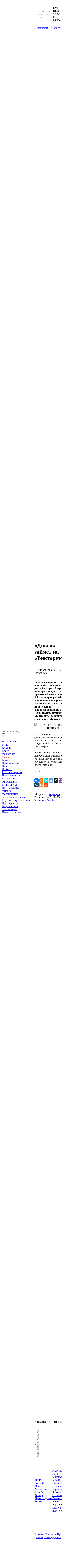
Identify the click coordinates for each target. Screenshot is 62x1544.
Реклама (40, 1534)
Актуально (8, 778)
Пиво (5, 766)
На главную (9, 741)
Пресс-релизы (10, 803)
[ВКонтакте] (36, 780)
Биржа (56, 1479)
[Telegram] (51, 780)
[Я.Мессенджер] (46, 780)
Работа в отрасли (12, 772)
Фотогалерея (9, 809)
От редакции (9, 781)
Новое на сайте (11, 775)
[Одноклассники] (41, 780)
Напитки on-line (11, 812)
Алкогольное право (13, 797)
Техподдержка (52, 1537)
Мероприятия (10, 793)
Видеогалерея (10, 806)
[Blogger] (41, 785)
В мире (6, 760)
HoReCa (7, 769)
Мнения (6, 790)
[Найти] (3, 735)
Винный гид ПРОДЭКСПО (10, 786)
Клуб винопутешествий (16, 800)
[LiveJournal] (36, 785)
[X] (56, 780)
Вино (5, 744)
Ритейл (6, 756)
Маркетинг (8, 753)
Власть (6, 750)
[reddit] (46, 785)
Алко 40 (6, 747)
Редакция (54, 794)
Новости (39, 800)
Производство (10, 763)
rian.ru (37, 771)
